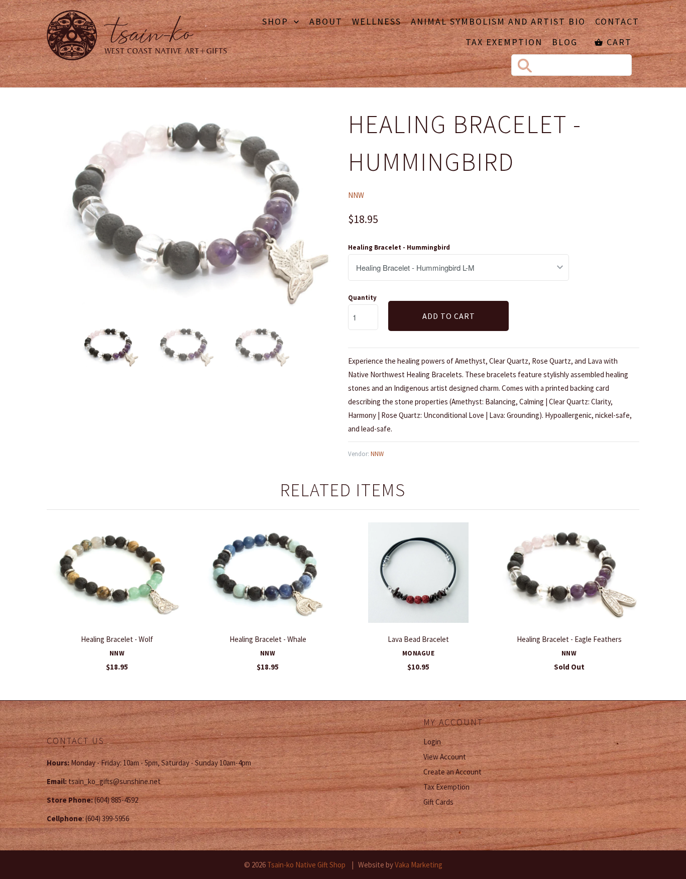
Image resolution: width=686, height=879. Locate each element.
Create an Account (452, 772)
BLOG (565, 43)
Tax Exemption (504, 43)
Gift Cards (438, 802)
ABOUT (325, 22)
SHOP (276, 22)
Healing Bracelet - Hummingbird (399, 247)
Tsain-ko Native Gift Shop (306, 864)
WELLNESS (376, 22)
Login (432, 741)
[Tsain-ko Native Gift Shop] (137, 37)
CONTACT (617, 22)
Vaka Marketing (418, 864)
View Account (444, 756)
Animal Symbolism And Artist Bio (498, 22)
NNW (356, 195)
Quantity (362, 297)
